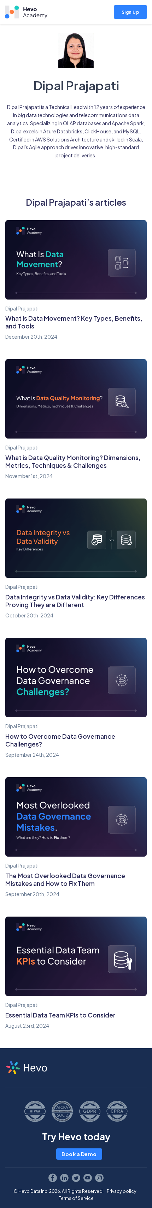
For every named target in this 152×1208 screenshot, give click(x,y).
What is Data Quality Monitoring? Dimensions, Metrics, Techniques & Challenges (73, 461)
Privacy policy (121, 1191)
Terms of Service (76, 1198)
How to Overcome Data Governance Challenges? (60, 740)
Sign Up (131, 12)
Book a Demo (79, 1154)
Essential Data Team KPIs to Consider (60, 1015)
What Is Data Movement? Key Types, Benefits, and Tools (73, 322)
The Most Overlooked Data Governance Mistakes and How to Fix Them (65, 879)
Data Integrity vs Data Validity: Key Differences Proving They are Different (75, 601)
